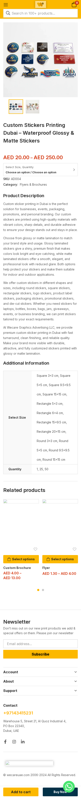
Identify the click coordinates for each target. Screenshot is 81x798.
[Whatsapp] (69, 787)
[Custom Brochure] (21, 526)
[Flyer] (60, 526)
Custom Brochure (17, 568)
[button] (74, 4)
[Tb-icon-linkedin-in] (23, 742)
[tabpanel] (21, 541)
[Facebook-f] (5, 742)
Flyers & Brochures (33, 184)
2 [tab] (43, 590)
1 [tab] (38, 590)
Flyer (46, 568)
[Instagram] (14, 742)
